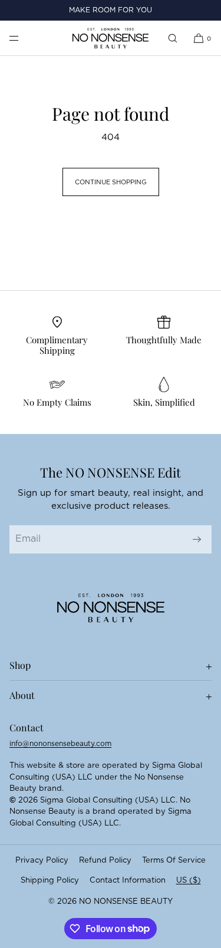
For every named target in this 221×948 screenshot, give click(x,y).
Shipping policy (50, 880)
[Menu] (23, 38)
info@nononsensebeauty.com (60, 743)
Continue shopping (111, 182)
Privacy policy (41, 860)
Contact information (128, 880)
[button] (172, 38)
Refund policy (105, 860)
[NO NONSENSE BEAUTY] (110, 38)
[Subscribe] (197, 539)
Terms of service (174, 860)
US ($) (188, 880)
